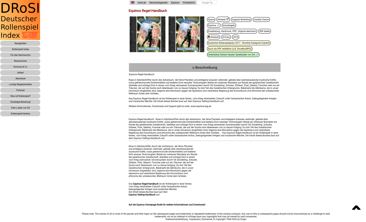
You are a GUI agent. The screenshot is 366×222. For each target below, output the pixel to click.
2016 (235, 37)
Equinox (175, 2)
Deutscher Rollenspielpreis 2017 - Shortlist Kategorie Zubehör (239, 43)
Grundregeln (229, 25)
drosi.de (142, 2)
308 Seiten (264, 31)
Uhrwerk (221, 19)
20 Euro (226, 37)
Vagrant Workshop (241, 19)
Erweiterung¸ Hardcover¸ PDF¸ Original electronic (232, 31)
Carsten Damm (261, 19)
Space (211, 19)
